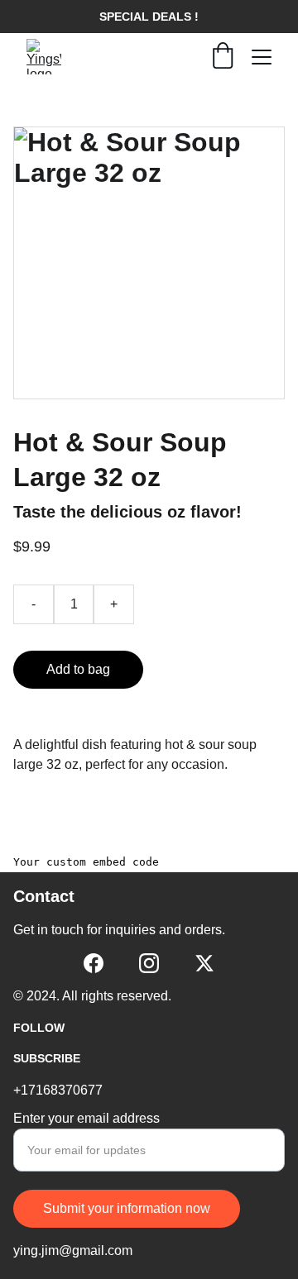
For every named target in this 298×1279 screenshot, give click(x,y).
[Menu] (262, 57)
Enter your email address (86, 1118)
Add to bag (78, 669)
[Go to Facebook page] (93, 963)
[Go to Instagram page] (149, 963)
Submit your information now (126, 1208)
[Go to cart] (223, 57)
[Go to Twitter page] (204, 963)
